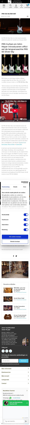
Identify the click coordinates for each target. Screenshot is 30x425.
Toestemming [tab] (5, 187)
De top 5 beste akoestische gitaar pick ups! (20, 315)
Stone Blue (19, 144)
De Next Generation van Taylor (19, 307)
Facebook (3, 351)
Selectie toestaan (15, 241)
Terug (2, 1)
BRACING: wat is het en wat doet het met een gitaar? (19, 289)
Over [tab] (24, 187)
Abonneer (23, 361)
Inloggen (16, 7)
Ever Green (4, 144)
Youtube (10, 351)
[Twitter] (16, 256)
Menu (4, 7)
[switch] (26, 219)
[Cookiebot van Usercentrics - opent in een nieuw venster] (21, 182)
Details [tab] (15, 187)
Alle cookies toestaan (15, 236)
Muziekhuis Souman (21, 292)
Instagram (6, 351)
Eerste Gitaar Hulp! (19, 298)
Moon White (11, 144)
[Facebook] (13, 256)
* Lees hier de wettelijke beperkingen (10, 363)
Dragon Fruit (22, 142)
